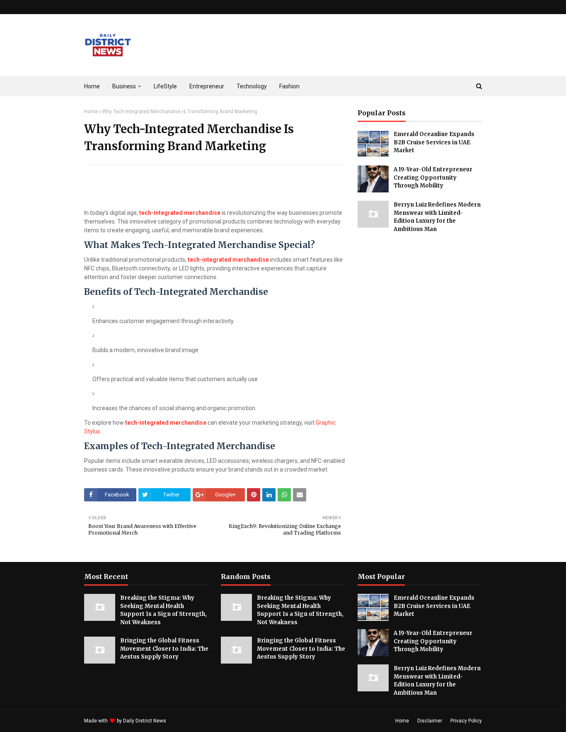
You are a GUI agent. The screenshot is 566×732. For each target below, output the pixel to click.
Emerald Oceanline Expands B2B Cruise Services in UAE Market (434, 142)
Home (91, 111)
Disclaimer (429, 721)
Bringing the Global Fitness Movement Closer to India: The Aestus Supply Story (164, 648)
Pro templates (190, 721)
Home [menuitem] (92, 86)
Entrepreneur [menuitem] (206, 86)
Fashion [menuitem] (289, 86)
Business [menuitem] (124, 86)
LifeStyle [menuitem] (165, 86)
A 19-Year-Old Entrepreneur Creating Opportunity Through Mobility (433, 177)
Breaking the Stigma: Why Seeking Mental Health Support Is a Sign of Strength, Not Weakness (163, 610)
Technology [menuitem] (252, 86)
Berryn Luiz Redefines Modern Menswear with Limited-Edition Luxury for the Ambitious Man (437, 217)
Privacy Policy (466, 721)
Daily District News (144, 721)
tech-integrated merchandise (179, 212)
